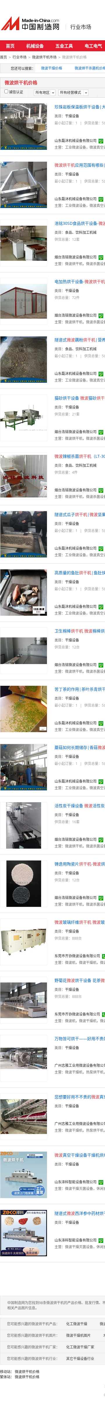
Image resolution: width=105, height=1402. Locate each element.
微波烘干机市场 (44, 57)
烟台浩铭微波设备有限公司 (76, 257)
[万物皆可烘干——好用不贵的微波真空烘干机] (23, 1057)
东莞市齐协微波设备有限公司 (77, 955)
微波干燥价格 (51, 68)
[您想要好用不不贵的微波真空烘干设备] (23, 1116)
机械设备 (35, 46)
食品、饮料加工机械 (81, 232)
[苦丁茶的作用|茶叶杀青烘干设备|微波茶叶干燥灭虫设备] (23, 708)
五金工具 (64, 46)
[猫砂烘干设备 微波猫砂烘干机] (23, 417)
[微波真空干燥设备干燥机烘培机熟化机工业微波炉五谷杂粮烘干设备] (23, 1174)
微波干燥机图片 (78, 1335)
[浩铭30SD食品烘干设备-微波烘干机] (23, 242)
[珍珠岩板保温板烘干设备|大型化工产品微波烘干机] (23, 126)
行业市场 (80, 26)
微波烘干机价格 (27, 1371)
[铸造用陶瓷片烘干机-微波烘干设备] (23, 883)
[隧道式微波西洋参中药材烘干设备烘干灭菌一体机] (23, 1232)
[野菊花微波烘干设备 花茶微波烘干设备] (23, 999)
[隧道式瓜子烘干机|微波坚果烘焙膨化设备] (23, 533)
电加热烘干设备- (80, 281)
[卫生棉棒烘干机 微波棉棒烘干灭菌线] (23, 650)
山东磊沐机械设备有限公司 (76, 140)
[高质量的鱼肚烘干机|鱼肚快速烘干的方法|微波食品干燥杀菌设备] (23, 592)
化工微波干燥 (76, 1323)
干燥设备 (72, 116)
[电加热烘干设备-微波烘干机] (23, 300)
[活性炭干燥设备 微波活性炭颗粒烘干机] (23, 825)
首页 (10, 46)
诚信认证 (16, 92)
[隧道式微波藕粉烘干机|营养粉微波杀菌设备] (23, 359)
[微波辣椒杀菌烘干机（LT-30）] (23, 475)
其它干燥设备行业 (80, 1358)
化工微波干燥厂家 (80, 1347)
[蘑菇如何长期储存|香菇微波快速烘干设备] (23, 766)
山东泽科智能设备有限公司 (76, 1181)
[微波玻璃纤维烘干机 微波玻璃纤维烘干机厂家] (23, 941)
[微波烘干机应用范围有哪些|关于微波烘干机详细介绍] (23, 184)
